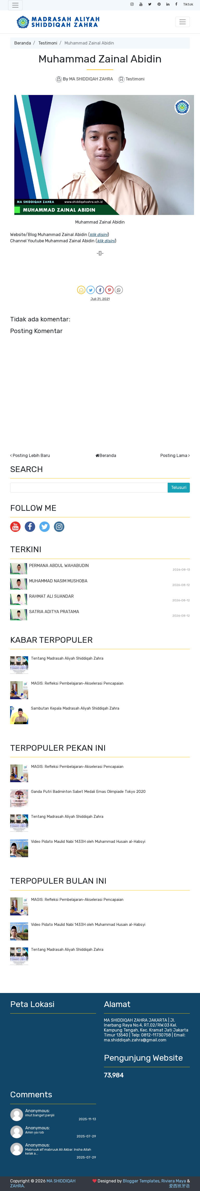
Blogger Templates (141, 1181)
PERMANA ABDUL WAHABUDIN (59, 565)
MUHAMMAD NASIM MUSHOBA (58, 580)
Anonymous (37, 1110)
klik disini (99, 234)
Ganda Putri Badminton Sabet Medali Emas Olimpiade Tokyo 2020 (88, 791)
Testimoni (47, 43)
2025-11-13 (87, 1119)
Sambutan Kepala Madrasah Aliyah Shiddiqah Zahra (75, 708)
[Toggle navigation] (15, 5)
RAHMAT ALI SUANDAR (51, 596)
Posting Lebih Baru (31, 455)
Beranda (22, 43)
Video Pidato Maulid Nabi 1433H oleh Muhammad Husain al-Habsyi (88, 841)
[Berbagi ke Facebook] (100, 290)
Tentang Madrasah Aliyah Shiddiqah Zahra (67, 658)
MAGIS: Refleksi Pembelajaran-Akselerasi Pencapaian (77, 683)
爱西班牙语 (179, 1185)
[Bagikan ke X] (90, 290)
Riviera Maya (173, 1181)
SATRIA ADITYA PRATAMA (54, 611)
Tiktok (188, 4)
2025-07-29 (86, 1136)
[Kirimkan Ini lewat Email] (81, 290)
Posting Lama (173, 455)
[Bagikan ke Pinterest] (109, 290)
